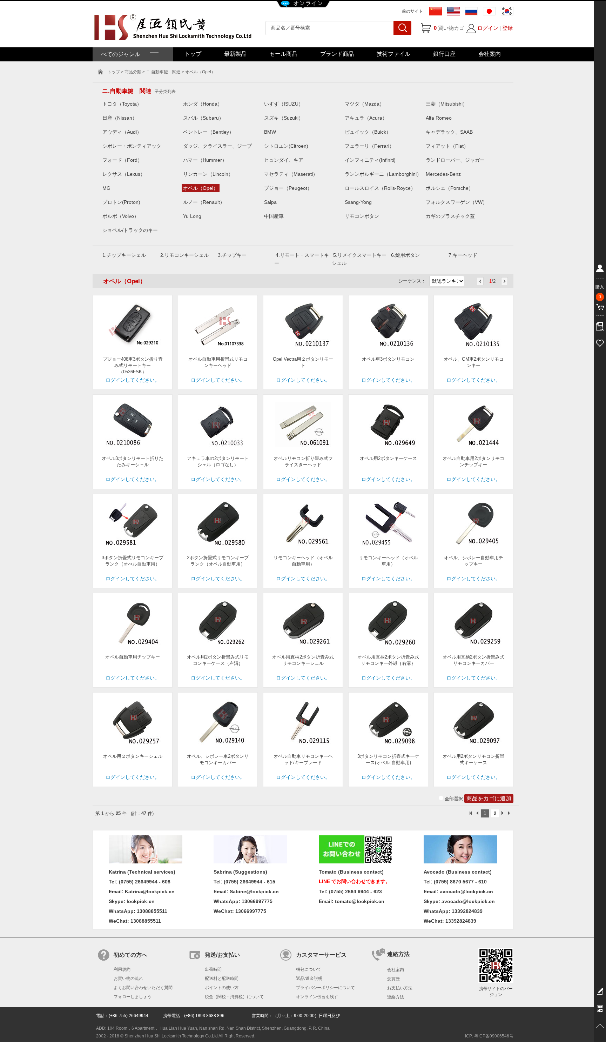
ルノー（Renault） (204, 202)
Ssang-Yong (358, 202)
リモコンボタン (362, 216)
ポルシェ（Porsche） (449, 188)
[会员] (600, 270)
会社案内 (489, 54)
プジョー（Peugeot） (288, 188)
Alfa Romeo (439, 118)
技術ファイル (393, 54)
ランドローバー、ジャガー (455, 160)
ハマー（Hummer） (205, 160)
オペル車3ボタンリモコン (388, 359)
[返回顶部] (600, 1026)
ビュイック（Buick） (368, 132)
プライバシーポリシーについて (325, 987)
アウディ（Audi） (122, 132)
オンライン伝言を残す (317, 996)
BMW (270, 132)
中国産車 (274, 216)
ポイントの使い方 (221, 987)
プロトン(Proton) (121, 202)
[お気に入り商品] (600, 342)
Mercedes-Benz (443, 174)
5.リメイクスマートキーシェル (359, 259)
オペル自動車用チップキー (132, 657)
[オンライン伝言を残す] (600, 991)
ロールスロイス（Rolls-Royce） (380, 188)
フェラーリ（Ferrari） (369, 146)
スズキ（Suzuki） (283, 118)
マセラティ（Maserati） (291, 174)
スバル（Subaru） (203, 118)
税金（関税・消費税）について (234, 996)
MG (106, 188)
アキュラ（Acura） (366, 118)
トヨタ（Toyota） (122, 104)
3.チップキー (232, 255)
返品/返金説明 (309, 978)
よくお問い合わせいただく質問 (143, 987)
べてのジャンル (125, 54)
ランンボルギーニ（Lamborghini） (383, 174)
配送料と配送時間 (221, 978)
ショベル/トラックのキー (130, 230)
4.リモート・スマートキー (301, 259)
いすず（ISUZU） (283, 104)
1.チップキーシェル (124, 255)
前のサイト (412, 11)
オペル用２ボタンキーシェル (132, 756)
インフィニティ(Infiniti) (370, 160)
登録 (507, 28)
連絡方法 (395, 997)
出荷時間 (213, 969)
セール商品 (283, 54)
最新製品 (235, 54)
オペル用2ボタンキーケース (388, 458)
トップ (192, 54)
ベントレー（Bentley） (208, 132)
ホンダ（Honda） (202, 104)
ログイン (487, 28)
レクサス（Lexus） (123, 174)
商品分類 (132, 71)
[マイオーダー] (600, 324)
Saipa (270, 202)
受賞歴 (393, 978)
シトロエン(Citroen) (286, 146)
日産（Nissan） (119, 118)
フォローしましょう (133, 996)
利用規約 (122, 969)
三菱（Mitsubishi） (446, 104)
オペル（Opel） (200, 188)
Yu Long (192, 216)
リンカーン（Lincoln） (208, 174)
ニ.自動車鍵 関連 (163, 71)
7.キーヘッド (463, 255)
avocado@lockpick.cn (468, 901)
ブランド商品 (337, 54)
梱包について (308, 969)
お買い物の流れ (128, 978)
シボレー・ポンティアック (131, 146)
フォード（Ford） (122, 160)
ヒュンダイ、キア (283, 160)
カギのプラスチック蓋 (450, 216)
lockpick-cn (141, 901)
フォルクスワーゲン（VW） (456, 202)
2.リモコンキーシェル (184, 255)
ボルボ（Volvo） (120, 216)
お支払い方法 (399, 988)
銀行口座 (444, 54)
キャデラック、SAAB (449, 132)
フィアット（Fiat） (447, 146)
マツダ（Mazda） (364, 104)
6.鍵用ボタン (405, 255)
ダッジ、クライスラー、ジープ (217, 146)
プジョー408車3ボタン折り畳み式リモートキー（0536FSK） (133, 365)
